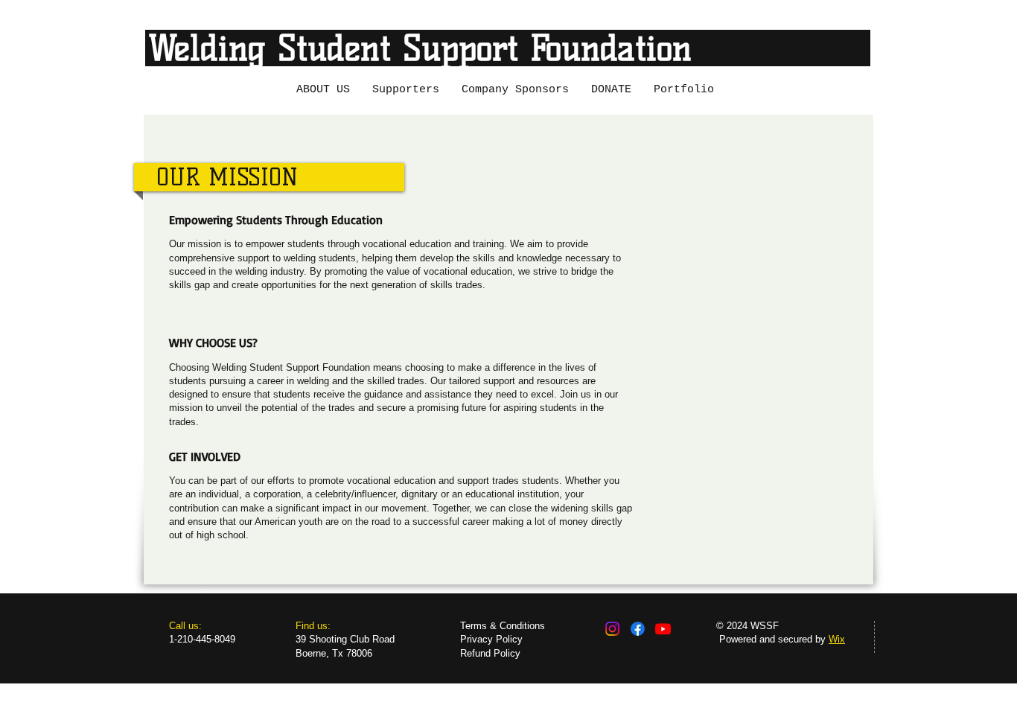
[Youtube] (663, 628)
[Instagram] (612, 628)
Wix (837, 639)
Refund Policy (490, 653)
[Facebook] (637, 628)
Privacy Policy (491, 639)
